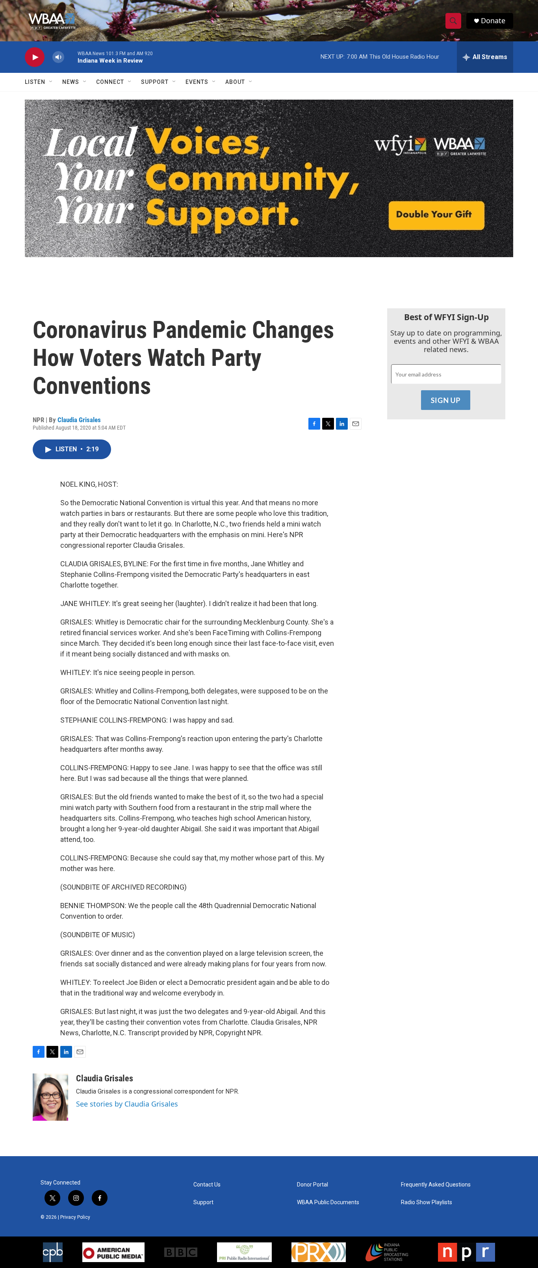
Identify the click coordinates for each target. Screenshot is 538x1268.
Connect (110, 82)
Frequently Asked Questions (436, 1185)
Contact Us (207, 1185)
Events (197, 82)
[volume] (58, 57)
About (235, 82)
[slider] (71, 57)
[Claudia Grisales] (50, 1097)
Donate (493, 21)
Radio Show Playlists (426, 1202)
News (70, 82)
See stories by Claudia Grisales (127, 1104)
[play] (34, 57)
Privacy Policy (75, 1217)
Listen (35, 82)
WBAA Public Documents (328, 1202)
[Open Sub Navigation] (51, 82)
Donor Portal (312, 1185)
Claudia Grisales (79, 420)
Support (155, 82)
